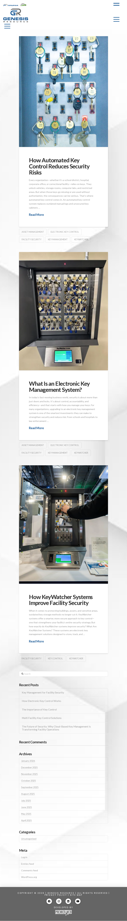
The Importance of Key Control (39, 709)
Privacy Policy (56, 895)
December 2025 (29, 767)
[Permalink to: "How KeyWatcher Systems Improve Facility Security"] (63, 524)
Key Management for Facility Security (43, 692)
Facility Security (31, 239)
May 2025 (26, 813)
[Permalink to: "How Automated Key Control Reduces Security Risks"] (63, 91)
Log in (24, 857)
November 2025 (29, 774)
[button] (116, 5)
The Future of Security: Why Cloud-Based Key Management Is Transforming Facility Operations (56, 728)
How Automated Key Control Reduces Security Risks (59, 166)
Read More (36, 214)
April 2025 (26, 820)
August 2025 (28, 793)
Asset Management (33, 231)
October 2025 (28, 780)
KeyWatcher (81, 239)
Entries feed (27, 863)
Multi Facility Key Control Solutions (42, 717)
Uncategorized (28, 838)
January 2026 (28, 760)
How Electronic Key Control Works (41, 700)
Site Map (76, 895)
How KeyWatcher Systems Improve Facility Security (61, 599)
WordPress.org (29, 877)
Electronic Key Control (65, 231)
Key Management (58, 239)
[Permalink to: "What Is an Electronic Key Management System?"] (63, 311)
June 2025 (26, 807)
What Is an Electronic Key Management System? (59, 386)
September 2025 (30, 787)
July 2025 (26, 800)
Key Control (55, 658)
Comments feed (29, 870)
